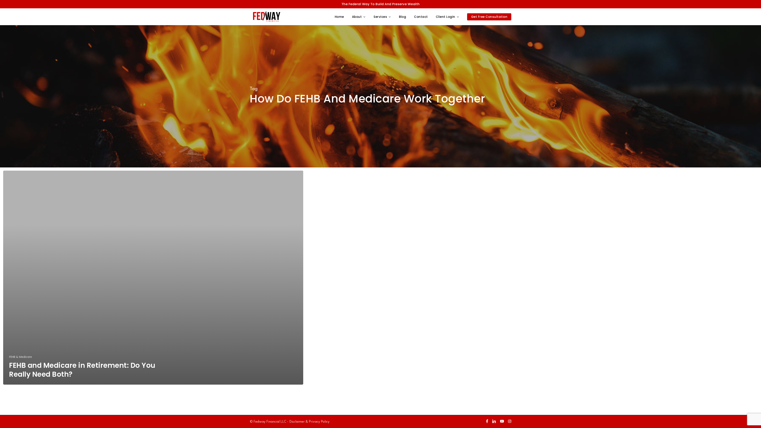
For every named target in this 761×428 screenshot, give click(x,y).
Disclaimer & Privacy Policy (309, 421)
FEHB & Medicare (20, 357)
